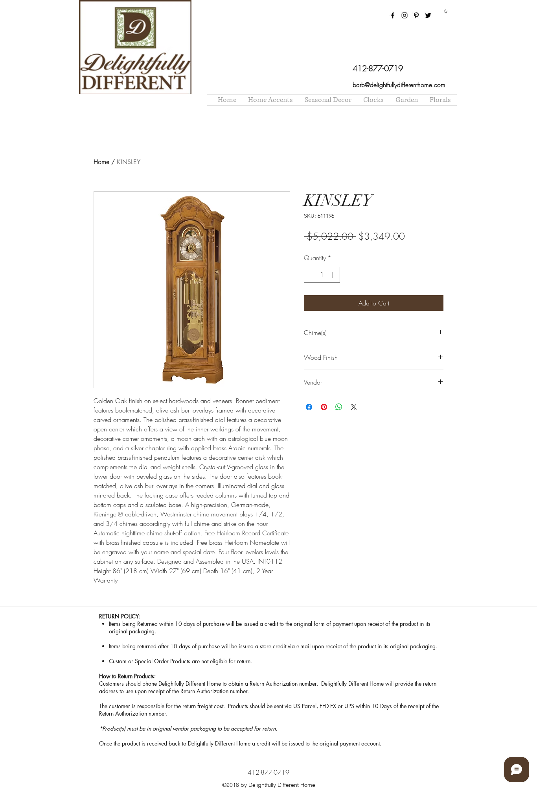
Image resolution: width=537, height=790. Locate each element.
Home (101, 162)
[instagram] (404, 15)
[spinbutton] (322, 274)
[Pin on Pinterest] (324, 407)
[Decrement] (310, 274)
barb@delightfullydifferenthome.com (399, 84)
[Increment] (333, 274)
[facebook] (393, 15)
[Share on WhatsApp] (339, 407)
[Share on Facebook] (309, 407)
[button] (446, 11)
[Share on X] (354, 407)
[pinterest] (416, 15)
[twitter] (428, 15)
